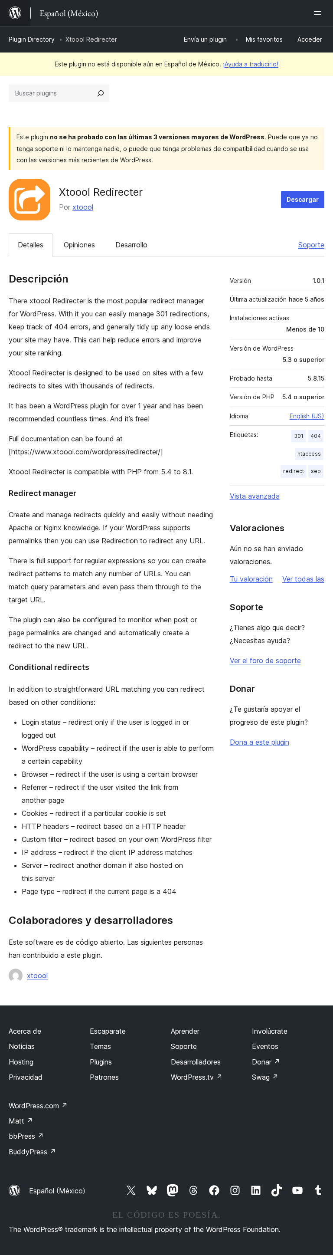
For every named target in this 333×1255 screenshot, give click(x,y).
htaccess (309, 453)
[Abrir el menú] (319, 13)
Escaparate (108, 1031)
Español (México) (57, 1190)
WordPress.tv (196, 1077)
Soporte (311, 244)
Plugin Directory (32, 39)
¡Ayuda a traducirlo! (250, 64)
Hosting (21, 1062)
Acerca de (25, 1031)
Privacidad (25, 1077)
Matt (21, 1121)
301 (299, 436)
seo (316, 471)
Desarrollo (131, 244)
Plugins (101, 1062)
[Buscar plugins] (100, 93)
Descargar (303, 199)
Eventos (265, 1046)
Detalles (30, 244)
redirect (293, 471)
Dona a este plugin (259, 742)
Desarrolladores (196, 1062)
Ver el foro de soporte (265, 660)
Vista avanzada (255, 496)
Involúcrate (269, 1031)
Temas (100, 1046)
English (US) (307, 416)
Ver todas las (303, 579)
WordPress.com (38, 1105)
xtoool (82, 207)
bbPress (26, 1136)
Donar (266, 1062)
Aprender (185, 1031)
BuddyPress (32, 1151)
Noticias (22, 1046)
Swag (265, 1077)
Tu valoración (251, 579)
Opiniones (79, 244)
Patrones (104, 1077)
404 (315, 436)
